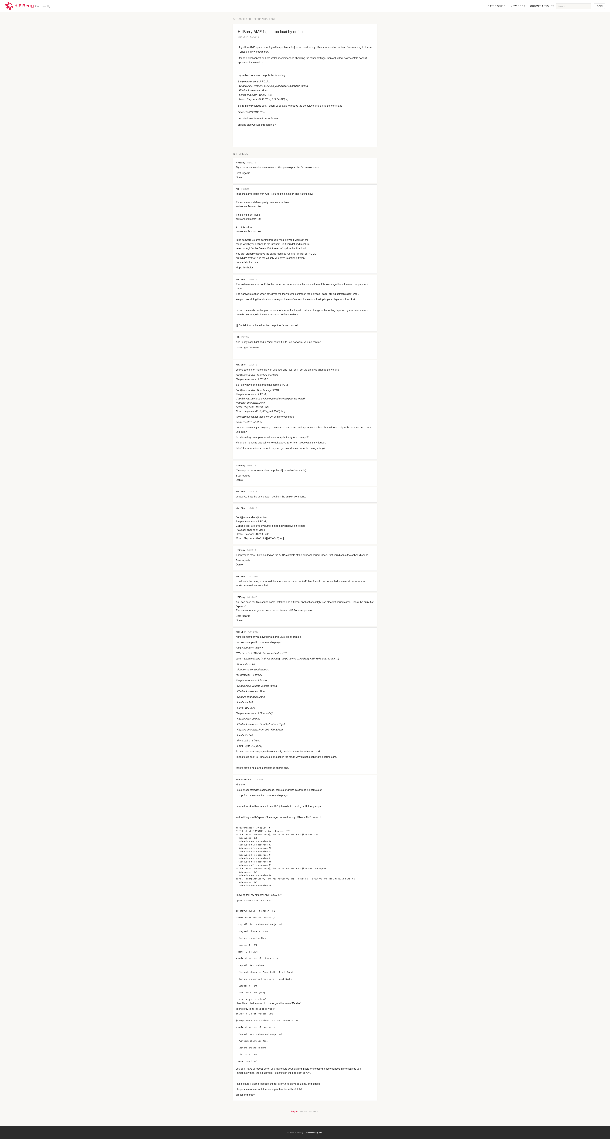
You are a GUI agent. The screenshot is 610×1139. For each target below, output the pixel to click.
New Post (518, 6)
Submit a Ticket (542, 6)
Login (599, 6)
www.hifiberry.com (314, 1132)
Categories (496, 6)
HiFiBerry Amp (258, 18)
